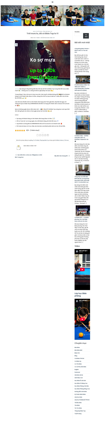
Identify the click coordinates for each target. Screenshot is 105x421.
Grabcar (62, 140)
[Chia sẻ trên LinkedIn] (48, 135)
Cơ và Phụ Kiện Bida (80, 367)
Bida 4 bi (77, 353)
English (77, 369)
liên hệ (59, 102)
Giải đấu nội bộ (79, 375)
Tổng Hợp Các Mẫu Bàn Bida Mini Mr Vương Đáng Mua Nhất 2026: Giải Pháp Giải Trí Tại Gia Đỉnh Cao (82, 179)
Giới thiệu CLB (78, 378)
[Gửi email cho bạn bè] (43, 135)
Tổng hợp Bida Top (47, 31)
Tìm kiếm (77, 32)
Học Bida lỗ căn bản (80, 380)
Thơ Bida (77, 405)
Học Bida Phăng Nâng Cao (82, 389)
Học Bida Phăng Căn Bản (82, 386)
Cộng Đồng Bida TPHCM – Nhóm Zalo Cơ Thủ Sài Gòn (82, 50)
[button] (52, 2)
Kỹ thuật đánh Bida (80, 394)
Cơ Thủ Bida (78, 364)
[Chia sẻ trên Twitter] (40, 135)
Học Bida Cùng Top (50, 37)
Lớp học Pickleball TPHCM (82, 400)
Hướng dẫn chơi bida (81, 391)
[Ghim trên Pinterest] (45, 135)
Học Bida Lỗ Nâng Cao (81, 383)
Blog (34, 31)
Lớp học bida (78, 397)
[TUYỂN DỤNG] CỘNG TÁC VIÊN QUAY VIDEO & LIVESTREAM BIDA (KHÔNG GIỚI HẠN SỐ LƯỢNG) (82, 87)
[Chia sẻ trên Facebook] (37, 135)
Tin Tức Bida (39, 31)
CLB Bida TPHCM (79, 358)
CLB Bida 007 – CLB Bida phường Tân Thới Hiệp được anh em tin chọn (82, 219)
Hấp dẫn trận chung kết (61, 156)
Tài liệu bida (78, 402)
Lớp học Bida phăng (80, 294)
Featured (77, 372)
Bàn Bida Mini (78, 350)
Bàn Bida (77, 347)
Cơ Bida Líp (78, 361)
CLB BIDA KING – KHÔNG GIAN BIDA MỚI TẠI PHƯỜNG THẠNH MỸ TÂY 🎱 (81, 138)
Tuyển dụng (78, 413)
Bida (58, 140)
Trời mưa (66, 140)
